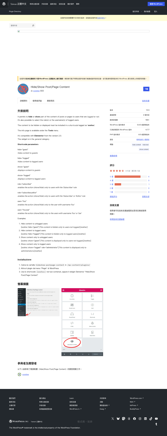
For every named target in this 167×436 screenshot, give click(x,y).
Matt (132, 402)
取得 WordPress (156, 4)
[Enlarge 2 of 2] (100, 291)
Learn (72, 398)
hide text (145, 145)
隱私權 (11, 409)
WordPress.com (137, 398)
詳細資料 (23, 101)
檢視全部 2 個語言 (142, 139)
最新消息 (12, 402)
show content (143, 149)
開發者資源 (73, 405)
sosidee (36, 91)
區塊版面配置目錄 (45, 409)
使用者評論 (37, 101)
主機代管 (12, 405)
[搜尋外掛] (33, 25)
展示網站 (42, 398)
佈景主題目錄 (44, 402)
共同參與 (103, 398)
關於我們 (12, 398)
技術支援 (145, 101)
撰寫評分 (113, 196)
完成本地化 (101, 18)
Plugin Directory (15, 11)
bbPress (134, 405)
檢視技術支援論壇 (117, 219)
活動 (101, 402)
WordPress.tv (76, 409)
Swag (103, 409)
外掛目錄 (42, 405)
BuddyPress (135, 409)
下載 (146, 89)
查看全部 (145, 196)
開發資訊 (50, 101)
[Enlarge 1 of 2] (56, 291)
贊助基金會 (105, 405)
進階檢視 (113, 156)
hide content (136, 145)
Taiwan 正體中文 (36, 422)
